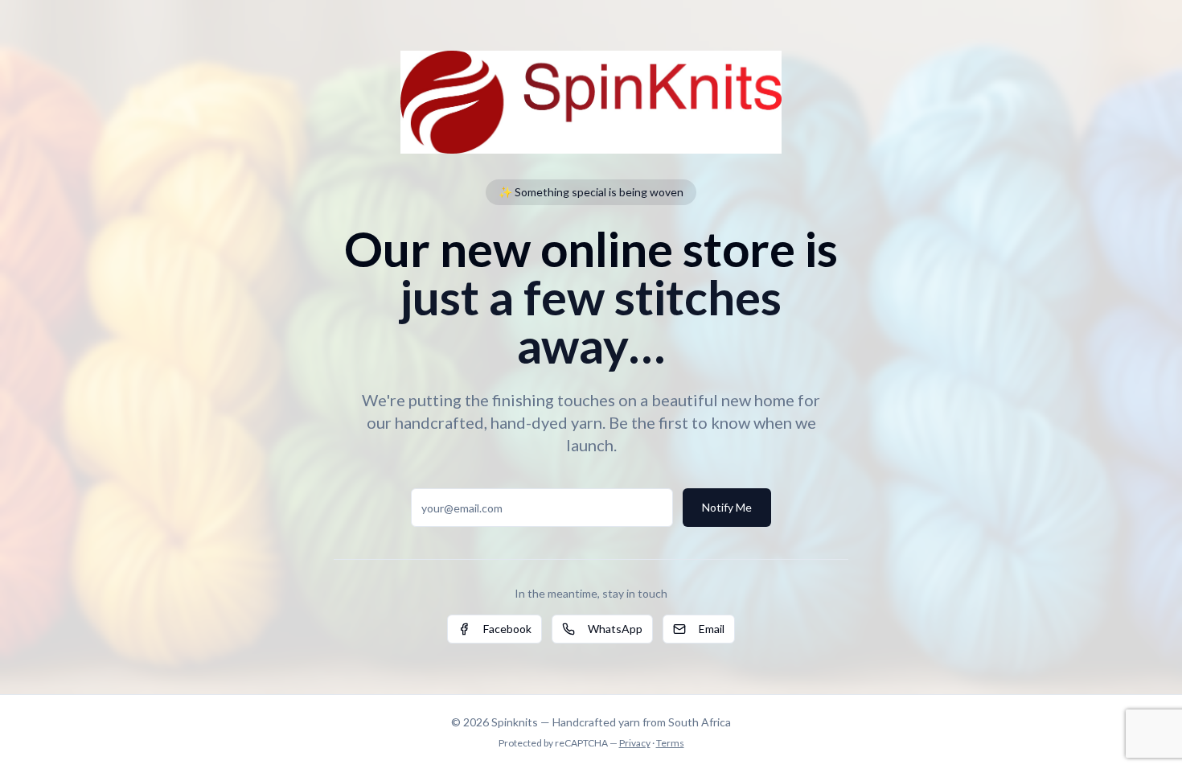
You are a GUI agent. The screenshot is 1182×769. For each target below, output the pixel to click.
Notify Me (727, 507)
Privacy (635, 743)
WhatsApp (615, 628)
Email (711, 628)
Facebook (507, 628)
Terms (670, 743)
